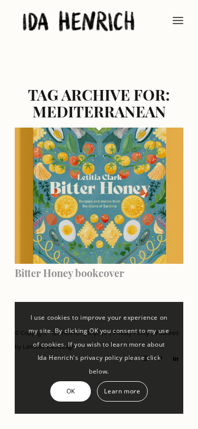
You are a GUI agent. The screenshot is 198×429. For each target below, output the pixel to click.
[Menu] (178, 20)
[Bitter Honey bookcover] (99, 260)
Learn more (122, 391)
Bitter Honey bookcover (69, 273)
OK (71, 391)
